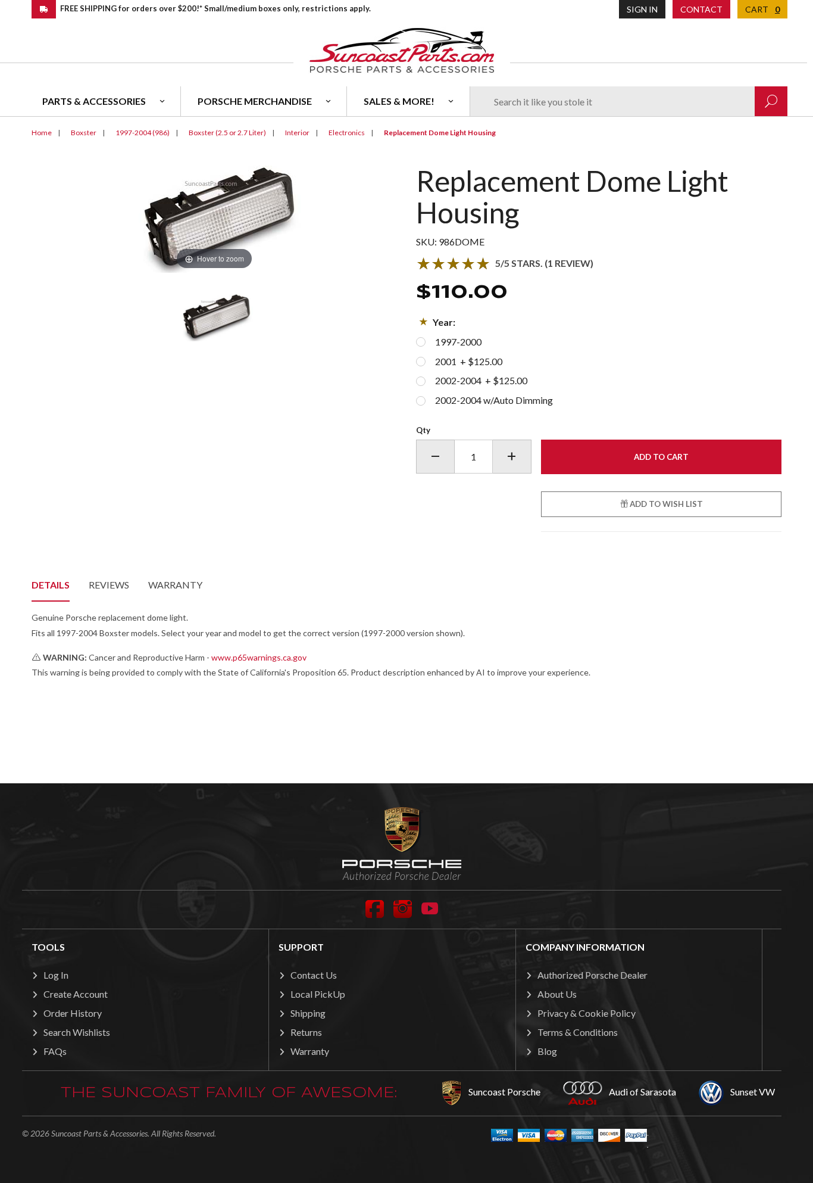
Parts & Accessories (94, 101)
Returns (306, 1032)
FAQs (55, 1051)
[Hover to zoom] (214, 217)
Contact (701, 9)
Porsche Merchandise (255, 101)
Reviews (109, 584)
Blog (547, 1051)
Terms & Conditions (577, 1032)
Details (51, 584)
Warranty (175, 584)
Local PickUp (317, 994)
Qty (423, 430)
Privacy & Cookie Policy (586, 1013)
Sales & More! (399, 101)
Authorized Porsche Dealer (592, 974)
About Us (557, 994)
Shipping (308, 1013)
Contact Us (313, 974)
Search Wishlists (76, 1032)
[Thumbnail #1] (214, 317)
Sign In (642, 9)
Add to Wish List (665, 504)
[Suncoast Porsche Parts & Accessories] (401, 50)
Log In (55, 974)
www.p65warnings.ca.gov (259, 657)
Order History (72, 1013)
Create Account (75, 994)
